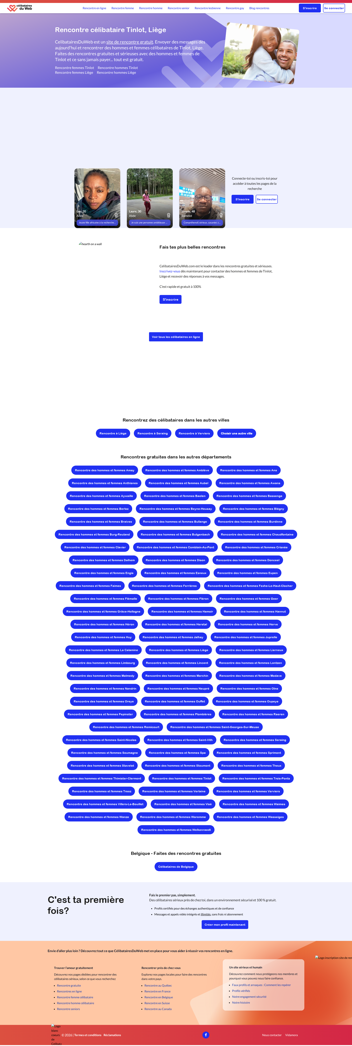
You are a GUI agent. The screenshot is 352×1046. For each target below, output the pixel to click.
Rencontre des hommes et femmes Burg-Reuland (94, 534)
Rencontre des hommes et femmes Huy (103, 637)
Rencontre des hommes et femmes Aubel (178, 483)
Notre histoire (241, 1002)
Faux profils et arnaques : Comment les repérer (261, 985)
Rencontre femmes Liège (74, 72)
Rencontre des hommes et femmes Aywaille (101, 496)
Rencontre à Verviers (194, 433)
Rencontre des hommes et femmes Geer (249, 598)
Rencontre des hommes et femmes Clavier (95, 547)
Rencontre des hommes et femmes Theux (251, 765)
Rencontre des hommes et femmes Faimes (90, 585)
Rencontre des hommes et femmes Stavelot (102, 765)
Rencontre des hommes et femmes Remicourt (126, 727)
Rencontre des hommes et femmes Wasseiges (250, 817)
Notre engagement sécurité (249, 996)
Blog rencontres (259, 8)
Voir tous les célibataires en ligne (176, 336)
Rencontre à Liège (113, 433)
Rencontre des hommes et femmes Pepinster (100, 714)
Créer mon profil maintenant (225, 924)
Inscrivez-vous (170, 271)
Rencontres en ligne (69, 991)
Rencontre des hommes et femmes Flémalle (105, 598)
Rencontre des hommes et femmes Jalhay (173, 637)
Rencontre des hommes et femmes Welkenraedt (176, 829)
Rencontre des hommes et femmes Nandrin (105, 688)
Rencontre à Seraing (153, 433)
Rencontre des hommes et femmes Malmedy (102, 675)
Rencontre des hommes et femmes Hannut (255, 611)
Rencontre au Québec (158, 985)
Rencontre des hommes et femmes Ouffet (175, 701)
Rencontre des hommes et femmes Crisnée (256, 547)
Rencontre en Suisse (157, 1003)
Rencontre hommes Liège (116, 72)
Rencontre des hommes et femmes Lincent (177, 662)
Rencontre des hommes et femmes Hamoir (182, 611)
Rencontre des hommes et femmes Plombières (177, 714)
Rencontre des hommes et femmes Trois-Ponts (256, 778)
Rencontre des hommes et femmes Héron (104, 624)
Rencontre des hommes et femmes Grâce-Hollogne (103, 611)
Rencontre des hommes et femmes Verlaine (174, 791)
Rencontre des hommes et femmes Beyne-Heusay (176, 508)
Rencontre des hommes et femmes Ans (248, 470)
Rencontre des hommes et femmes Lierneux (251, 650)
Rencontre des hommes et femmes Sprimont (249, 752)
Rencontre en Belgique (158, 997)
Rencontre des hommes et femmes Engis (103, 573)
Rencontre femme (122, 8)
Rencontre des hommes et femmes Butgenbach (175, 534)
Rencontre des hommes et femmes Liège (178, 650)
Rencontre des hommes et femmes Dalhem (104, 560)
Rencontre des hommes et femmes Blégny (253, 508)
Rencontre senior (178, 8)
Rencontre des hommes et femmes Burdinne (250, 521)
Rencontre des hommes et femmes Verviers (248, 791)
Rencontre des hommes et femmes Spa (177, 752)
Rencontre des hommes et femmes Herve (248, 624)
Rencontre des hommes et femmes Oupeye (247, 701)
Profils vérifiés (241, 990)
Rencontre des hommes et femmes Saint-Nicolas (101, 739)
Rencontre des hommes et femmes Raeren (253, 714)
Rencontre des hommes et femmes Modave (250, 675)
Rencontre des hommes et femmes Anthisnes (105, 483)
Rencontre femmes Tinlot (74, 67)
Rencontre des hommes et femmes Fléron (178, 598)
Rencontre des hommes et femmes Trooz (101, 791)
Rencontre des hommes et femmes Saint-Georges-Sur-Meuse (214, 727)
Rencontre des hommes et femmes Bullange (175, 521)
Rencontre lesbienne (208, 8)
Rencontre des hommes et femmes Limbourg (102, 662)
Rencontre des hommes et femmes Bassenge (249, 496)
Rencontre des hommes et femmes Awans (249, 483)
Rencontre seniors (68, 1009)
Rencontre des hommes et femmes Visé (183, 804)
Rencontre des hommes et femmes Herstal (176, 624)
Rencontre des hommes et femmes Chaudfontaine (257, 534)
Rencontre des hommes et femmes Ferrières (164, 585)
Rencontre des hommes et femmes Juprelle (245, 637)
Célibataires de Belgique (176, 866)
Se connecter (334, 8)
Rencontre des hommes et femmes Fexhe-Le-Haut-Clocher (250, 585)
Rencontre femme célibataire (75, 997)
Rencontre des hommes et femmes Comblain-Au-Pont (175, 547)
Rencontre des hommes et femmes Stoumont (177, 765)
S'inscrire (310, 8)
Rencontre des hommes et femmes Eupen (247, 573)
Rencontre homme (150, 8)
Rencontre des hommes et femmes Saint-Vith (180, 739)
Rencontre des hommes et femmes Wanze (98, 817)
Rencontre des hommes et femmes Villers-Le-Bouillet (105, 804)
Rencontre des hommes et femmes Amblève (177, 470)
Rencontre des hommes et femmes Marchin (176, 675)
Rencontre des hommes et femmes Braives (101, 521)
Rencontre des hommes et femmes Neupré (178, 688)
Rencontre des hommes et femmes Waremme (173, 817)
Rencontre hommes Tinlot (118, 67)
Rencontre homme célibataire (75, 1003)
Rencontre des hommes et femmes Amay (104, 470)
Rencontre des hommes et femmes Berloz (98, 508)
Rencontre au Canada (158, 1009)
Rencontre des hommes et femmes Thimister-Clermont (101, 778)
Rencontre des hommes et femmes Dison (175, 560)
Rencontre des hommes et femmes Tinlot (181, 778)
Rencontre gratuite (69, 985)
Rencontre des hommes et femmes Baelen (175, 496)
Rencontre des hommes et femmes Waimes (254, 804)
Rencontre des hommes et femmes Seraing (255, 739)
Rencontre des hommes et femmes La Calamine (103, 650)
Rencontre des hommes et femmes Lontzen (250, 662)
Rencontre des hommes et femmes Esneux (175, 573)
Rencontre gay (235, 8)
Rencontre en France (157, 991)
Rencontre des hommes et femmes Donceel (247, 560)
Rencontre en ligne (94, 8)
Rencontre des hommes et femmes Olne (249, 688)
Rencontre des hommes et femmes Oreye (104, 701)
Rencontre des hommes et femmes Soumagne (104, 752)
